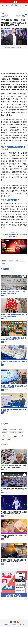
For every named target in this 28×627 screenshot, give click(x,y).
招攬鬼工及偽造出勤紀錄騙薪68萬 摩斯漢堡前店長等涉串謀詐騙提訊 (14, 315)
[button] (2, 1)
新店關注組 (13, 432)
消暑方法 (16, 436)
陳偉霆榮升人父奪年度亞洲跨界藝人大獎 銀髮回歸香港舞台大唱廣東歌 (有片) (14, 513)
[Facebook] (11, 622)
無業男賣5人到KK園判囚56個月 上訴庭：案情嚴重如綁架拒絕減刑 (14, 292)
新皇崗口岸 (4, 432)
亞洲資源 (23, 260)
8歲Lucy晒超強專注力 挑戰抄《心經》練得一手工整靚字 (14, 536)
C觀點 (3, 436)
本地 (2, 16)
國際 (3, 563)
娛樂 (3, 515)
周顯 (9, 439)
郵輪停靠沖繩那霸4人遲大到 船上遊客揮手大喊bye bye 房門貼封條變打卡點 (13, 561)
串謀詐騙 (4, 260)
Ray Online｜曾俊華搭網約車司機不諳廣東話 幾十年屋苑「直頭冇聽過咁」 (14, 466)
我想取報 (14, 624)
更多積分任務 (22, 612)
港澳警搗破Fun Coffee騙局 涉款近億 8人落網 (14, 362)
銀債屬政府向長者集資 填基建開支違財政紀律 (14, 489)
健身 (22, 436)
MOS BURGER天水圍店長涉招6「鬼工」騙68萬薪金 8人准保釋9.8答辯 (14, 339)
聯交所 (3, 263)
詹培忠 (11, 260)
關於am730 (21, 624)
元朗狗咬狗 (4, 429)
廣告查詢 (6, 624)
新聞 (3, 492)
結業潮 (20, 429)
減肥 (3, 439)
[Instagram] (14, 622)
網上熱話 (21, 432)
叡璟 (9, 436)
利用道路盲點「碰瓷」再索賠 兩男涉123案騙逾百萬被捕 (13, 410)
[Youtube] (18, 622)
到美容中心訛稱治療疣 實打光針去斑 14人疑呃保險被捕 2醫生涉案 (14, 387)
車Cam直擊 (13, 429)
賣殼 (17, 260)
